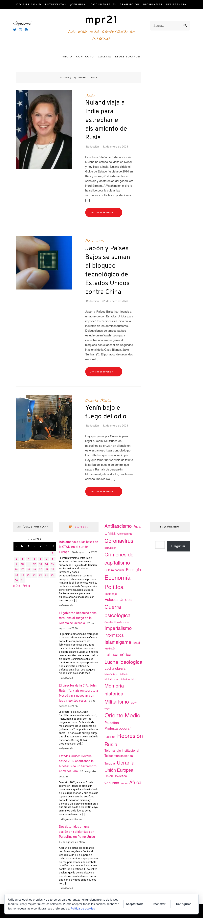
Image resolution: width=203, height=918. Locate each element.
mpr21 (101, 20)
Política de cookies (83, 908)
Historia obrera (121, 622)
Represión (130, 735)
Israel (136, 643)
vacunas (111, 782)
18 (28, 569)
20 (40, 569)
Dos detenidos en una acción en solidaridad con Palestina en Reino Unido (77, 832)
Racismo (109, 737)
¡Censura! (78, 4)
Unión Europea (118, 770)
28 (46, 575)
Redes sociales (128, 56)
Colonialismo (124, 533)
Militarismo (116, 701)
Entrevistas (55, 4)
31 (22, 580)
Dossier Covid (28, 4)
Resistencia (176, 4)
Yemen (124, 783)
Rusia (110, 744)
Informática (114, 635)
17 (22, 569)
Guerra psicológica (117, 610)
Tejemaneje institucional (121, 750)
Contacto (85, 56)
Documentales (103, 4)
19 (34, 569)
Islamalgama (117, 641)
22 (52, 569)
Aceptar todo (135, 904)
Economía (94, 241)
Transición (130, 4)
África (135, 782)
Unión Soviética (115, 776)
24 (22, 575)
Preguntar (178, 546)
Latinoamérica (117, 654)
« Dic (16, 586)
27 (40, 575)
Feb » (26, 586)
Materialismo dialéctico (116, 674)
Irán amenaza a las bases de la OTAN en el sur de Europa (78, 547)
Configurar (183, 904)
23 (16, 575)
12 (34, 564)
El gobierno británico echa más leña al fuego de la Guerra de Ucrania (78, 618)
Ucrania (125, 762)
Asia (89, 95)
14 (46, 564)
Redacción (92, 146)
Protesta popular (117, 728)
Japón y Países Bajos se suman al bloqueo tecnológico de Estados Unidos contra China (107, 270)
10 (22, 564)
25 (28, 575)
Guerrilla (108, 622)
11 (29, 564)
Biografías (153, 4)
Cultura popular (114, 570)
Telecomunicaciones (118, 755)
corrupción (110, 547)
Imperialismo (118, 627)
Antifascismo (118, 525)
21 (46, 569)
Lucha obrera (114, 668)
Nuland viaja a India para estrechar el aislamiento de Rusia (106, 120)
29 (52, 575)
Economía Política (117, 582)
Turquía (109, 763)
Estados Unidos (118, 599)
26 (34, 575)
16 (16, 569)
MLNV (134, 702)
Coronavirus (118, 540)
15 (52, 564)
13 (40, 564)
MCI (133, 679)
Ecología (133, 569)
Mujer (107, 708)
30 (16, 580)
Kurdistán (109, 648)
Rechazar (159, 904)
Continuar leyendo (104, 212)
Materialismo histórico (117, 679)
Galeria (104, 56)
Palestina (111, 722)
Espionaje (110, 594)
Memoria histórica (114, 689)
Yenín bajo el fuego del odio (105, 412)
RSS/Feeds (80, 527)
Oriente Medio (98, 400)
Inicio (67, 56)
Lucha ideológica (123, 661)
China (110, 533)
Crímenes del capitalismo (119, 558)
